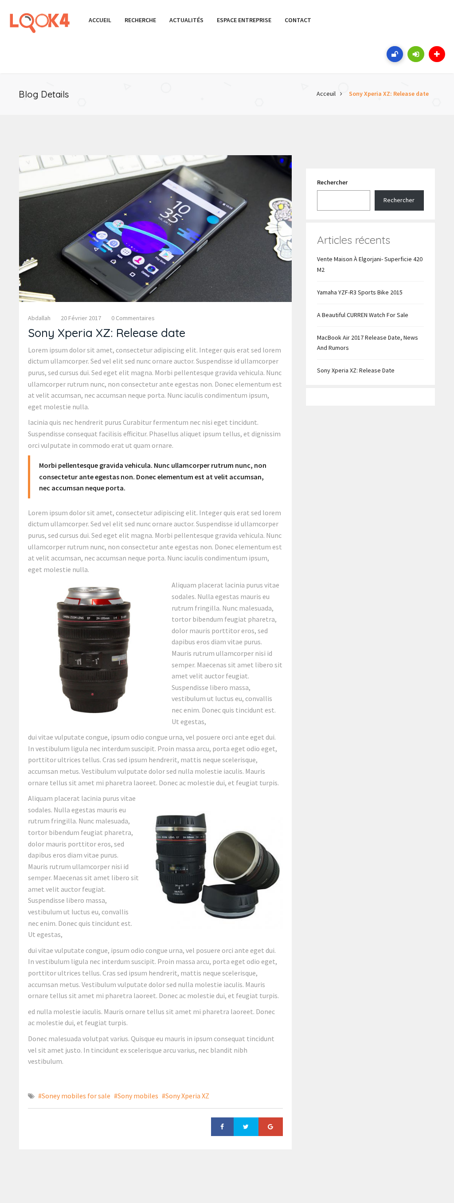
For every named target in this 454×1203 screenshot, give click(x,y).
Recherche (140, 20)
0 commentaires (133, 318)
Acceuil (326, 94)
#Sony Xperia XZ (185, 1095)
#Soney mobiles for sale (74, 1095)
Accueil (100, 20)
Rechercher (332, 182)
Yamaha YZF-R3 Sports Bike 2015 (360, 292)
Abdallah (39, 318)
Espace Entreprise (244, 20)
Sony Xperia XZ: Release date (389, 94)
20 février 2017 (81, 318)
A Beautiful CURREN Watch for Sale (362, 315)
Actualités (186, 20)
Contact (298, 20)
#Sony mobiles (136, 1095)
